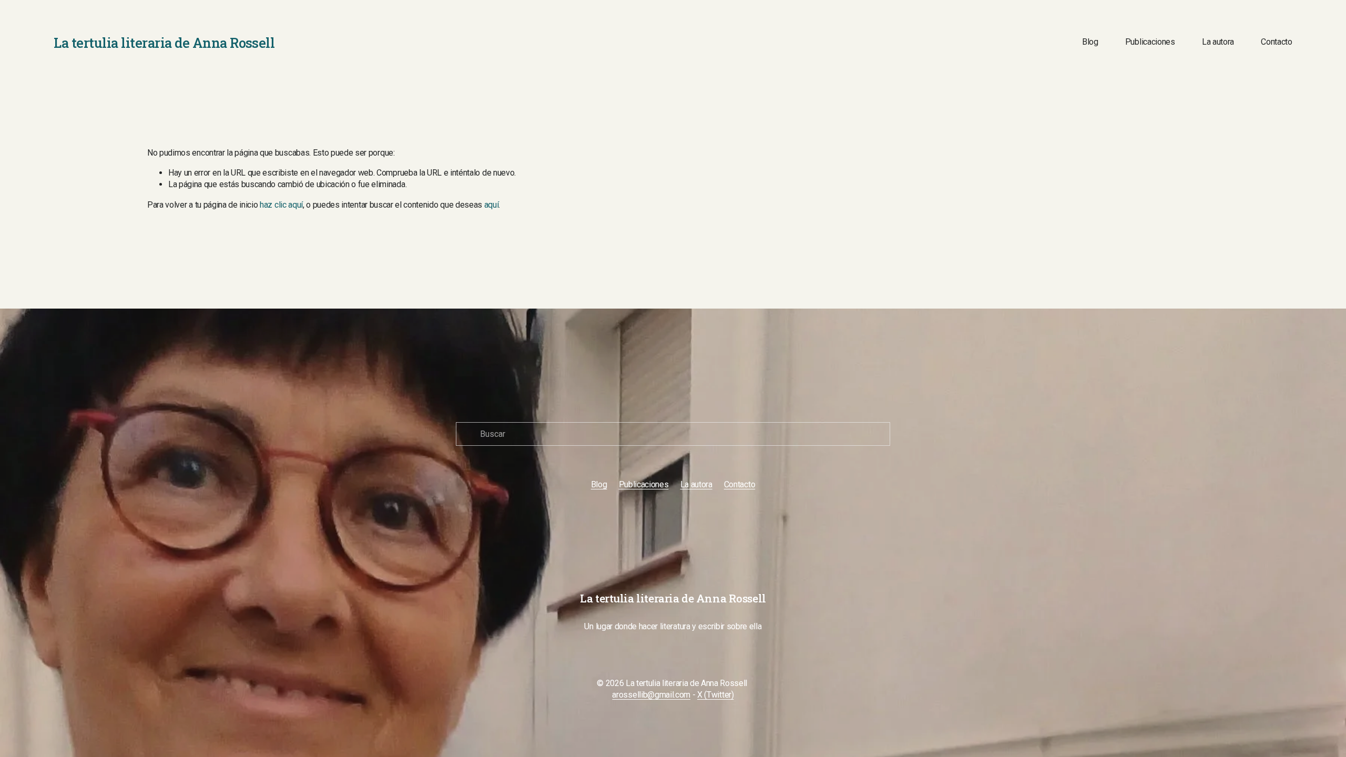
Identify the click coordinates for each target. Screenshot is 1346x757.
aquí (491, 205)
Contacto (1276, 42)
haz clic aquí (281, 205)
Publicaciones (1150, 42)
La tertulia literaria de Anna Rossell (164, 43)
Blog (1090, 42)
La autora (1218, 42)
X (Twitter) (715, 695)
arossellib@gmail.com (651, 695)
